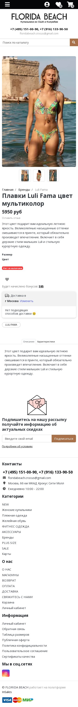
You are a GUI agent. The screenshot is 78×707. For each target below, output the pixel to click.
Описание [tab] (28, 341)
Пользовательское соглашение (25, 651)
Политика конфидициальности (24, 645)
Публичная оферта (15, 640)
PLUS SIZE (9, 543)
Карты (6, 554)
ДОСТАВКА (10, 591)
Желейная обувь (14, 521)
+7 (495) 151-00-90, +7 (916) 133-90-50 (39, 29)
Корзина (8, 602)
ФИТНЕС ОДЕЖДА (15, 526)
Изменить (26, 301)
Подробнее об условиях (17, 446)
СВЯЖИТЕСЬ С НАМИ (17, 597)
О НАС (6, 569)
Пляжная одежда (14, 515)
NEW (5, 504)
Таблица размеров (15, 634)
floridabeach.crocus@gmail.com (39, 33)
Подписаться (63, 439)
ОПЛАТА (8, 586)
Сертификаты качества (18, 656)
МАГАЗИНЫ (10, 575)
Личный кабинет (14, 608)
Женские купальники (17, 510)
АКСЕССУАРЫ (11, 532)
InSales (7, 692)
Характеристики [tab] (46, 341)
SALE (5, 548)
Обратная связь (13, 629)
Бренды (8, 537)
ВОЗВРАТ (9, 580)
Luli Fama (11, 324)
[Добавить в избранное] (7, 279)
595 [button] (41, 286)
